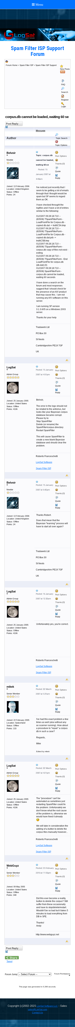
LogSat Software (44, 462)
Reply (57, 178)
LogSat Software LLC (47, 1006)
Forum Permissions (62, 974)
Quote (58, 171)
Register (65, 100)
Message (40, 130)
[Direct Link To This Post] (52, 152)
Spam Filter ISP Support (46, 65)
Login (63, 106)
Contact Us (37, 1012)
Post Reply (11, 123)
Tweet (9, 961)
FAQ (63, 84)
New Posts (65, 69)
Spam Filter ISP (26, 65)
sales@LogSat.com (37, 1009)
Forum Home (11, 65)
